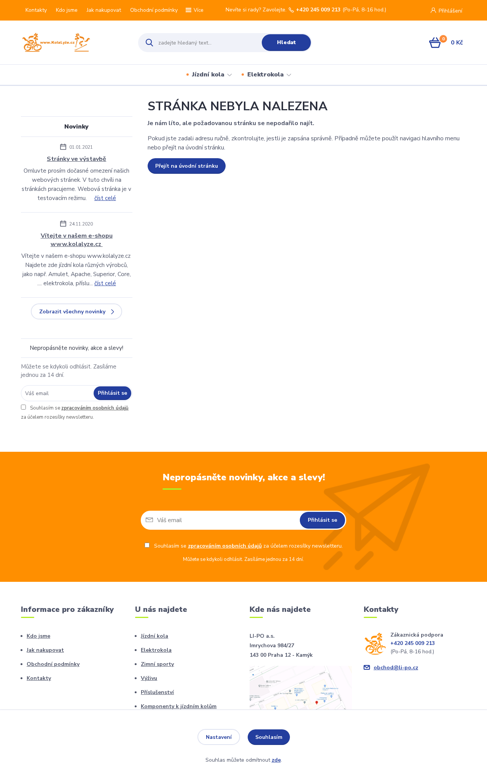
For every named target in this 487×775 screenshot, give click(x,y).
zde (276, 760)
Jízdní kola (208, 74)
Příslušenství (157, 692)
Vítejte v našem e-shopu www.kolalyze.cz (77, 240)
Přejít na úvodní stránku (186, 166)
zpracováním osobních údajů (95, 408)
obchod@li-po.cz (396, 667)
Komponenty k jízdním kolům (178, 706)
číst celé (105, 198)
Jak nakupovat (104, 10)
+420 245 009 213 (318, 9)
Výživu (149, 678)
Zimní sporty (157, 664)
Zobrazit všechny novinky (72, 311)
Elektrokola (265, 74)
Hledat (286, 42)
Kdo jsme (67, 10)
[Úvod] (73, 42)
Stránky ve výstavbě (76, 159)
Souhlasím (268, 737)
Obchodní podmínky (154, 10)
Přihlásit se (112, 393)
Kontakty (36, 10)
